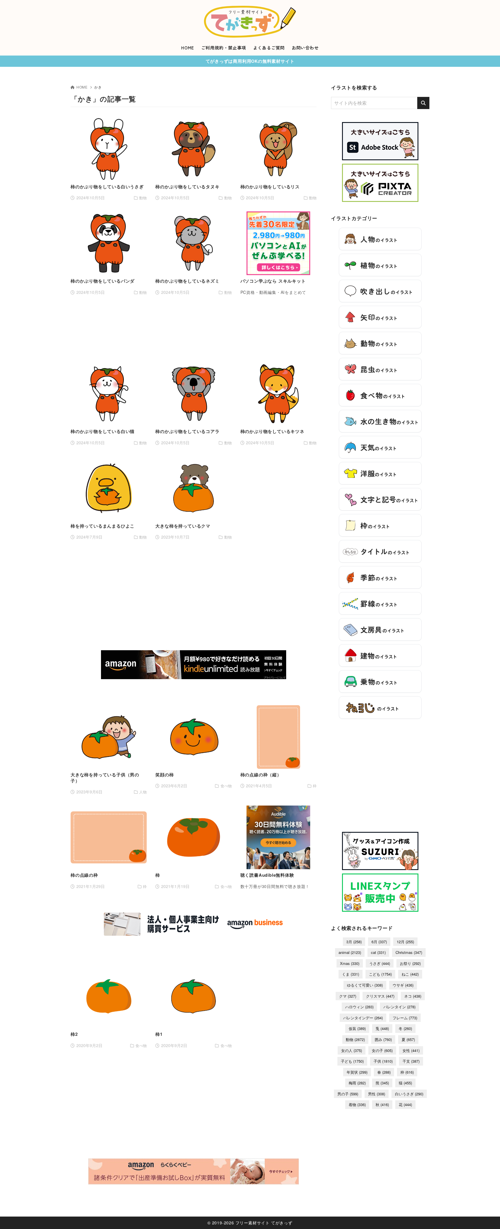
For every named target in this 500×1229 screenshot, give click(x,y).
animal (350, 952)
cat (378, 952)
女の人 (351, 1050)
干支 (411, 1061)
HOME (82, 86)
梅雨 (357, 1083)
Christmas (409, 952)
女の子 (382, 1050)
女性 (411, 1050)
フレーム (405, 1017)
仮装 (357, 1028)
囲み (383, 1039)
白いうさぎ (409, 1094)
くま (350, 974)
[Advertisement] (194, 329)
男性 (376, 1094)
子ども (352, 1061)
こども (380, 974)
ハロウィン (359, 1006)
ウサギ (403, 985)
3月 (354, 941)
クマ (347, 996)
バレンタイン (399, 1006)
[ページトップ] (487, 1216)
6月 (379, 941)
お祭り (410, 963)
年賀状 (357, 1072)
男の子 (347, 1094)
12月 (405, 941)
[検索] (423, 103)
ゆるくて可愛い (365, 985)
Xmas (349, 963)
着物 (357, 1104)
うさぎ (379, 963)
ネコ (412, 996)
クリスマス (380, 996)
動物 (355, 1039)
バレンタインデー (363, 1017)
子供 (383, 1061)
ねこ (410, 974)
